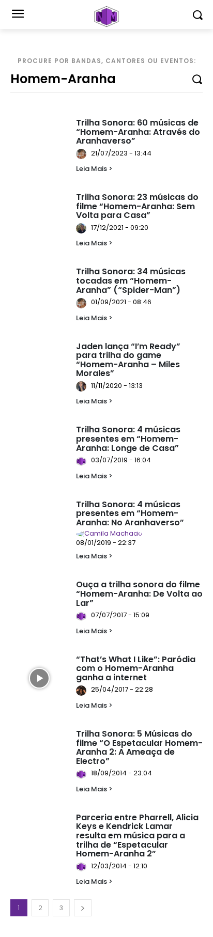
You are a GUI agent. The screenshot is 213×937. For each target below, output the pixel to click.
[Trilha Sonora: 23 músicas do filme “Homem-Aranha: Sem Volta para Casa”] (39, 216)
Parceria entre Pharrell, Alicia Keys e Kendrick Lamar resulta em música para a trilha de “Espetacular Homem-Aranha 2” (137, 835)
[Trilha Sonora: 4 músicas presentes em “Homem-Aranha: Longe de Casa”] (39, 449)
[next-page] (83, 907)
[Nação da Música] (106, 16)
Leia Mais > (94, 168)
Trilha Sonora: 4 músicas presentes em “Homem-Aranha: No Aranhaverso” (130, 513)
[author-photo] (82, 154)
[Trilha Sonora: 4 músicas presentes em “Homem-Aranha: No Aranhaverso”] (39, 524)
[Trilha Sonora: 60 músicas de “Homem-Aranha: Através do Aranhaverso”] (39, 142)
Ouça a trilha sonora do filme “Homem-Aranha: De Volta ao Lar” (139, 593)
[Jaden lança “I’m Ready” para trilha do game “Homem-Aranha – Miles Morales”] (39, 366)
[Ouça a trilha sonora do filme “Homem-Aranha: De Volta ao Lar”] (39, 604)
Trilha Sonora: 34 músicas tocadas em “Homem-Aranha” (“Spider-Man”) (131, 280)
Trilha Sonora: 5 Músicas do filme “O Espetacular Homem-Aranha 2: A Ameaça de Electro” (139, 747)
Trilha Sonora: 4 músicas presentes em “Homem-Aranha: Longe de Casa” (128, 439)
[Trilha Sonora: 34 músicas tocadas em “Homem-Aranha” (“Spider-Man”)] (39, 291)
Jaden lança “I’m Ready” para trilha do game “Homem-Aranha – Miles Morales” (128, 360)
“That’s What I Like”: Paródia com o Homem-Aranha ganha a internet (135, 668)
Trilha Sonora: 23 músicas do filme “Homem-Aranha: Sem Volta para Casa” (137, 206)
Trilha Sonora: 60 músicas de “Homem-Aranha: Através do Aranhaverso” (138, 132)
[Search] (197, 78)
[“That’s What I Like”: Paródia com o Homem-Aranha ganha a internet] (39, 679)
